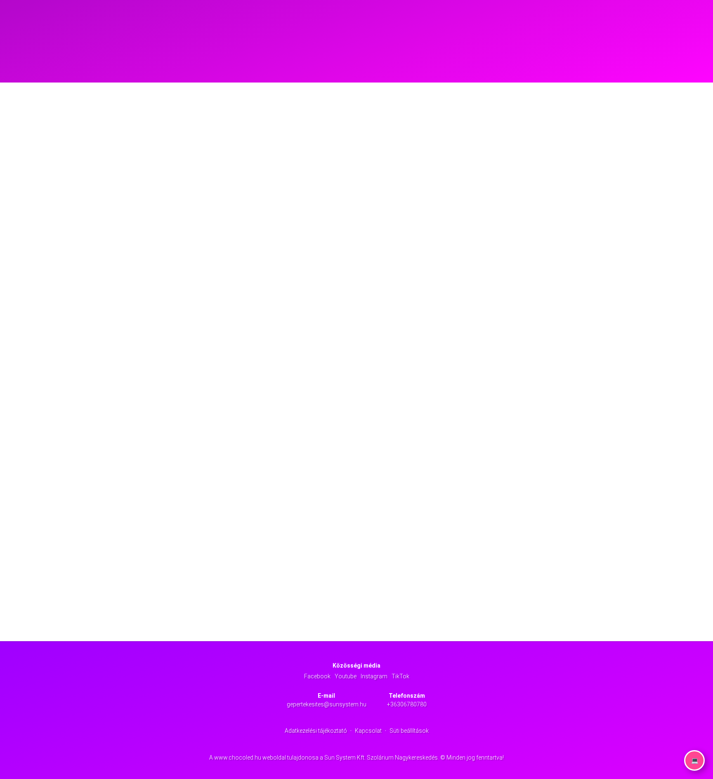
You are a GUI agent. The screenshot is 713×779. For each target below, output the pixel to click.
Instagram (374, 676)
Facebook (317, 676)
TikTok (400, 676)
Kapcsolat (533, 20)
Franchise (464, 20)
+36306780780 (407, 704)
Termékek (397, 20)
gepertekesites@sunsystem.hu (326, 704)
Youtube (345, 676)
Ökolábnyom (498, 20)
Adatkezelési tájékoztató (316, 730)
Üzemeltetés (430, 20)
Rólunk (368, 20)
